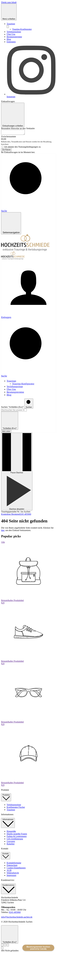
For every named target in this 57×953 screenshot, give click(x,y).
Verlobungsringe (14, 32)
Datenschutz (12, 865)
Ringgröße (11, 831)
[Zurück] (2, 945)
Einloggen (11, 42)
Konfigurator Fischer (16, 807)
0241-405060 (15, 912)
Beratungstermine (14, 37)
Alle (3, 542)
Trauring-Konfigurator (22, 29)
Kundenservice (8, 885)
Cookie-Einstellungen (16, 868)
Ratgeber (11, 844)
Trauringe (11, 24)
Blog (9, 39)
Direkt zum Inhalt (8, 2)
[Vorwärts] (8, 945)
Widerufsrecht (13, 873)
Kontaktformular (14, 863)
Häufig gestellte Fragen (17, 834)
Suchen (4, 407)
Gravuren (11, 841)
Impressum (11, 875)
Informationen (7, 819)
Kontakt (5, 854)
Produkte (6, 795)
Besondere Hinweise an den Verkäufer (18, 128)
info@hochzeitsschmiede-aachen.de (16, 917)
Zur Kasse (6, 150)
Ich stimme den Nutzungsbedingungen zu (22, 147)
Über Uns (11, 34)
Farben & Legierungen (17, 836)
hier (2, 530)
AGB (9, 870)
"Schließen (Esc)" (16, 407)
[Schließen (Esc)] (5, 945)
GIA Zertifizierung (15, 839)
